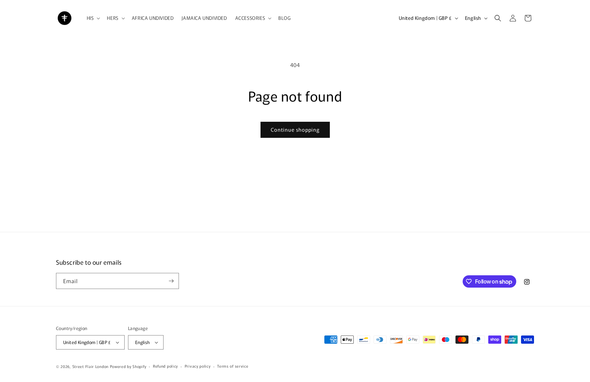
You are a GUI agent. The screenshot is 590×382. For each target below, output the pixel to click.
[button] (93, 18)
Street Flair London (90, 366)
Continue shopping (295, 129)
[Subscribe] (171, 281)
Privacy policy (198, 366)
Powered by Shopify (128, 366)
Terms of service (232, 366)
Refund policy (165, 366)
